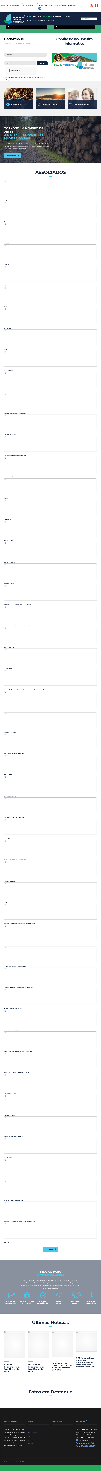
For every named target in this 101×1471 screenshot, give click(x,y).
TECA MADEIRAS (8, 775)
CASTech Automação (10, 307)
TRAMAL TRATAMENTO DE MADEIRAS (14, 753)
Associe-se (11, 156)
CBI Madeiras (7, 519)
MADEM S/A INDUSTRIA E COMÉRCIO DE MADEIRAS (18, 1051)
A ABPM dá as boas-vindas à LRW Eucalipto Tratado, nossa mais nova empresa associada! (85, 1362)
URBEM (6, 498)
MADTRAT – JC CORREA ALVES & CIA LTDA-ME (16, 1072)
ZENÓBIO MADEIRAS (9, 562)
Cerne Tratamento (9, 647)
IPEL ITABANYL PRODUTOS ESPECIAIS (14, 817)
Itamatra (6, 243)
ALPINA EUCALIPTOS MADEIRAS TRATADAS (16, 860)
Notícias (67, 17)
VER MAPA (49, 1249)
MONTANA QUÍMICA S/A (10, 1094)
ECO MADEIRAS (8, 541)
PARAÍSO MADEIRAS (9, 881)
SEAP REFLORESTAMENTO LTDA (13, 1179)
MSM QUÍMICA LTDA (9, 1115)
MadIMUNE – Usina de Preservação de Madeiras (17, 604)
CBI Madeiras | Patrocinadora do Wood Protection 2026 (36, 1368)
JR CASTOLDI (7, 392)
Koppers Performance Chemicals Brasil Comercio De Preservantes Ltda (24, 689)
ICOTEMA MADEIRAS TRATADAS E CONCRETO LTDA (18, 987)
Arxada (6, 349)
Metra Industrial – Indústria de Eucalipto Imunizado (18, 626)
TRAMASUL (7, 1242)
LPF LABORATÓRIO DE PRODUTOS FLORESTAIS (17, 477)
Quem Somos (37, 17)
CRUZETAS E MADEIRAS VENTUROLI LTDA (15, 945)
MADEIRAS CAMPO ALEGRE (11, 1030)
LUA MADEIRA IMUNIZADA (11, 796)
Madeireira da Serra (9, 583)
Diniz (5, 221)
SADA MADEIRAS (8, 370)
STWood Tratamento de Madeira (13, 1200)
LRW (5, 200)
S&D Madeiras (8, 1157)
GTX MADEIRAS (8, 328)
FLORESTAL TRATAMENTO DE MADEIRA (15, 966)
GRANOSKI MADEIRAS (10, 434)
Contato (51, 20)
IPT (5, 285)
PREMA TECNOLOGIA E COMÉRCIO (13, 1136)
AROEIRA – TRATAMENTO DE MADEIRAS (15, 413)
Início (29, 17)
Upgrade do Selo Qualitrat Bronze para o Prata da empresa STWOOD (62, 1366)
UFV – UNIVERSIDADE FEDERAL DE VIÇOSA (15, 455)
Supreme (6, 264)
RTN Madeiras (8, 668)
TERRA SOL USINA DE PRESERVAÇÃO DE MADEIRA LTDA (19, 1221)
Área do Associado (32, 1432)
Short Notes (31, 20)
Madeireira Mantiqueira (10, 732)
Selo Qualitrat (57, 17)
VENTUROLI (7, 838)
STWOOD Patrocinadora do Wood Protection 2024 (12, 1368)
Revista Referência (9, 711)
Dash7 (22, 1462)
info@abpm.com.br (27, 5)
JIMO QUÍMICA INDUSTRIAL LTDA (13, 1008)
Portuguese (86, 18)
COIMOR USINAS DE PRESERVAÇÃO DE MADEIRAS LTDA (19, 923)
